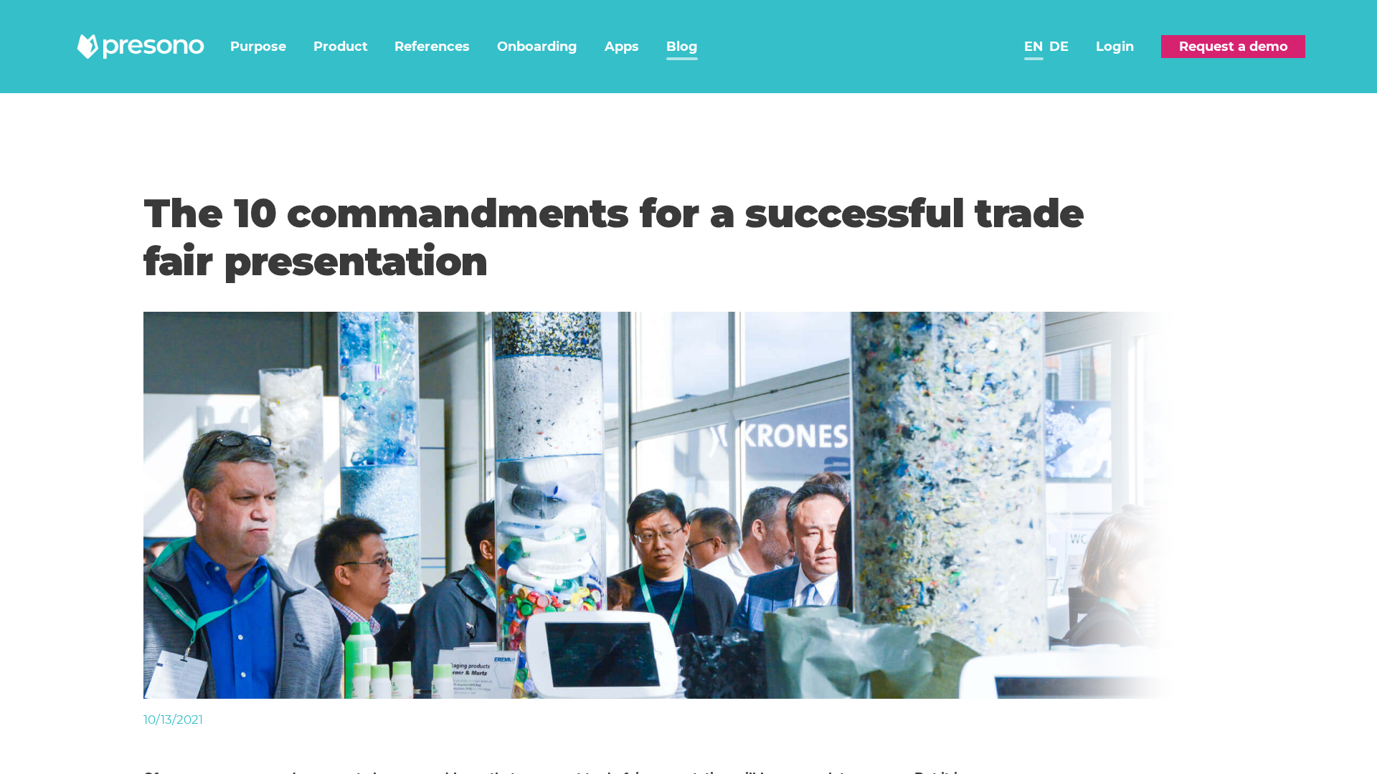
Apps (622, 46)
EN (1034, 46)
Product (340, 46)
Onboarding (537, 46)
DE (1059, 46)
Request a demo (1233, 46)
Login (1115, 46)
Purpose (258, 46)
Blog (682, 46)
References (432, 46)
